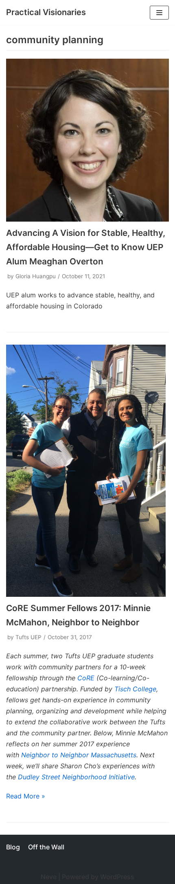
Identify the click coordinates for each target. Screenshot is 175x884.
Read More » (25, 796)
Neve (49, 877)
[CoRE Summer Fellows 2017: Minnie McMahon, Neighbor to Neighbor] (87, 471)
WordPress (117, 877)
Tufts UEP (28, 637)
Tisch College (135, 689)
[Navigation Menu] (159, 13)
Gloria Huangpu (35, 276)
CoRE (85, 678)
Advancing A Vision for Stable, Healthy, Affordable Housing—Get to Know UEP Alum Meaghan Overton (85, 247)
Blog (13, 847)
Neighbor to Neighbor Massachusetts (78, 755)
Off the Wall (46, 847)
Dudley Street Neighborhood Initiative (76, 777)
